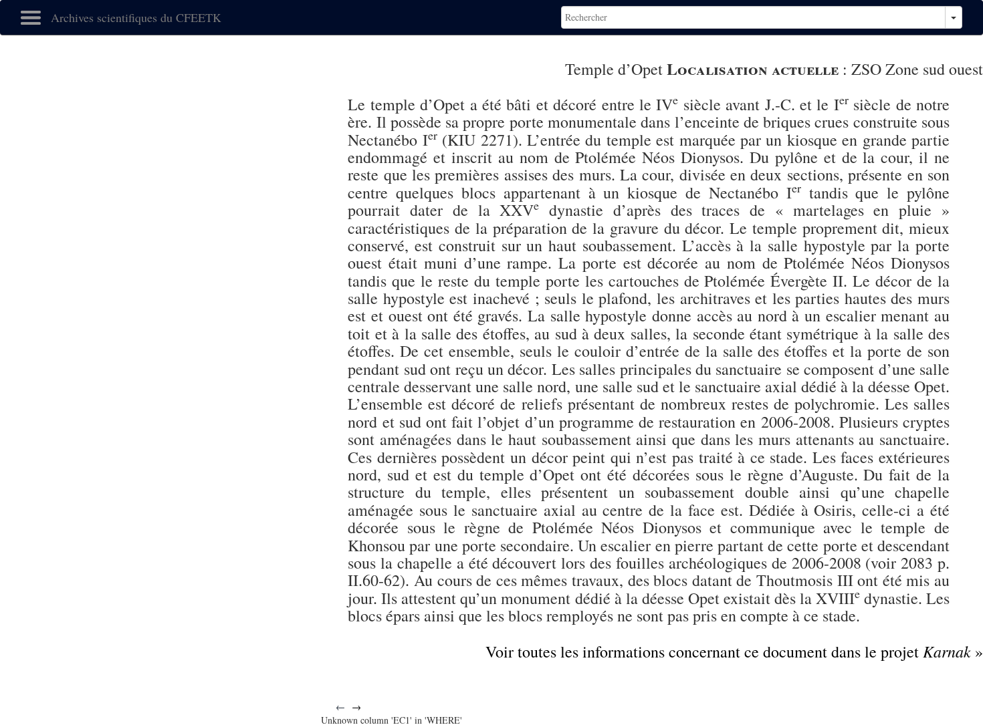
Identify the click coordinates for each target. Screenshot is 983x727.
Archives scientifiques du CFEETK (136, 17)
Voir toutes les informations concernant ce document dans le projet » (734, 651)
